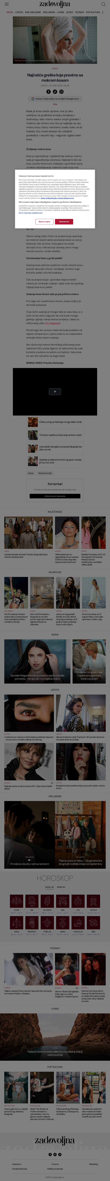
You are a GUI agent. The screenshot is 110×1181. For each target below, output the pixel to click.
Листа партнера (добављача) (31, 213)
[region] (55, 199)
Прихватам (64, 222)
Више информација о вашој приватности (57, 198)
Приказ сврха (44, 222)
